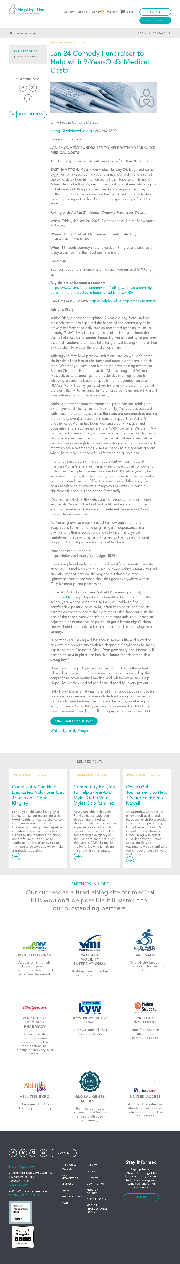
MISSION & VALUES (68, 1167)
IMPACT (91, 1165)
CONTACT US (95, 1184)
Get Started (155, 21)
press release (26, 56)
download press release (74, 721)
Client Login (96, 1199)
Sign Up (141, 1197)
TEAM (65, 1190)
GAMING (92, 1177)
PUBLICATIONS (71, 1196)
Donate (155, 12)
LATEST (91, 1171)
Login (142, 33)
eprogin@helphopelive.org (71, 131)
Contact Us (161, 33)
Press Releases (61, 43)
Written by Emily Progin (69, 731)
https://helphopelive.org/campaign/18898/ (123, 301)
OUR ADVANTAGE (70, 1177)
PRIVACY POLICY (92, 1192)
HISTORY (67, 1184)
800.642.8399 (19, 1185)
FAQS (65, 1203)
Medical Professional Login (97, 1209)
